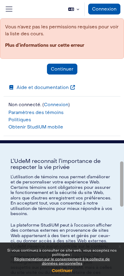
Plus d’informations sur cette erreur (44, 45)
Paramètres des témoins (36, 112)
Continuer (62, 271)
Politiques (19, 120)
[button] (73, 9)
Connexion (104, 9)
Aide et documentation (43, 87)
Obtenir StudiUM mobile (35, 127)
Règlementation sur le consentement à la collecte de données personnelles (62, 261)
